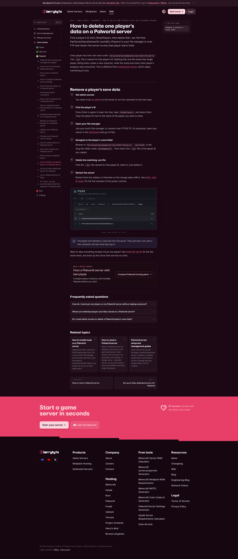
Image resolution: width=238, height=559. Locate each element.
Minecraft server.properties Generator (147, 470)
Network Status (179, 485)
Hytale (108, 490)
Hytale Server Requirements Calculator (151, 517)
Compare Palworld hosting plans (133, 274)
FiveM (108, 506)
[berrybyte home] (52, 11)
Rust (107, 495)
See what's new (112, 3)
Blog (173, 474)
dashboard (94, 132)
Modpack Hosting (82, 463)
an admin (96, 99)
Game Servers (74, 11)
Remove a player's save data (95, 89)
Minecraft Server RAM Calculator (150, 460)
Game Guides (83, 20)
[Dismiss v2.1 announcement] (193, 3)
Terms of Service (180, 501)
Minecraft (110, 484)
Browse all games (114, 534)
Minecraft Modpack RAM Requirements (151, 481)
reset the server (134, 252)
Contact (109, 469)
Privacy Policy (178, 506)
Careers (109, 463)
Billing (163, 3)
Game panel (154, 3)
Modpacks (91, 11)
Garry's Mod (111, 528)
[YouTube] (49, 459)
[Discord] (42, 459)
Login (190, 11)
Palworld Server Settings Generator (151, 508)
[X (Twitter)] (55, 459)
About (108, 458)
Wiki (111, 11)
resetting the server (127, 67)
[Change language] (164, 12)
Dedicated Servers (83, 469)
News (103, 11)
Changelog (177, 463)
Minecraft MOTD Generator (147, 490)
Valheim (109, 512)
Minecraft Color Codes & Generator (151, 499)
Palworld (96, 20)
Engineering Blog (180, 480)
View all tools (145, 524)
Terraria (109, 517)
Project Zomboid (114, 523)
